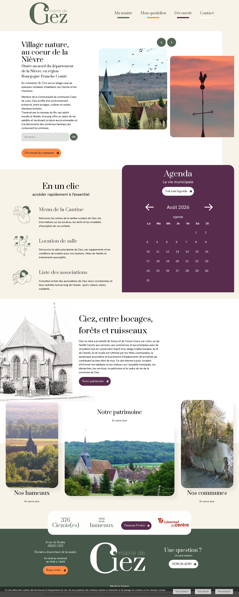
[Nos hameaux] (32, 444)
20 (177, 261)
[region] (166, 100)
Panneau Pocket (134, 525)
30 (206, 270)
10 (148, 251)
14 (187, 251)
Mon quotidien (153, 13)
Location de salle (58, 241)
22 (197, 261)
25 (157, 270)
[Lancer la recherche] (74, 136)
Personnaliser (224, 591)
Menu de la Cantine (61, 209)
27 (177, 270)
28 (187, 270)
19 (167, 261)
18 (157, 261)
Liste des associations (63, 272)
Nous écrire (53, 570)
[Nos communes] (207, 444)
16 (206, 251)
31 (148, 280)
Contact (207, 13)
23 (206, 261)
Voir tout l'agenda (176, 191)
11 (157, 251)
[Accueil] (50, 13)
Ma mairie (123, 13)
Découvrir (183, 13)
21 (187, 261)
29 (197, 270)
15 (197, 251)
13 (177, 251)
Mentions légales (119, 586)
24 (148, 270)
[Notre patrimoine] (119, 461)
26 (167, 270)
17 (148, 261)
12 (167, 251)
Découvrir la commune (39, 153)
